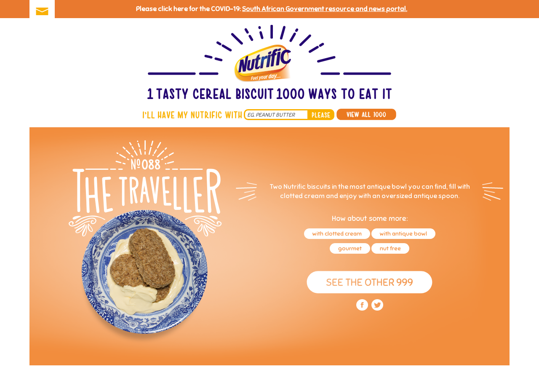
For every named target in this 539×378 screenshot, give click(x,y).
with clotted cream (337, 233)
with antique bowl (403, 233)
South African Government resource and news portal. (324, 9)
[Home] (269, 63)
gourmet (350, 248)
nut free (390, 248)
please (320, 114)
